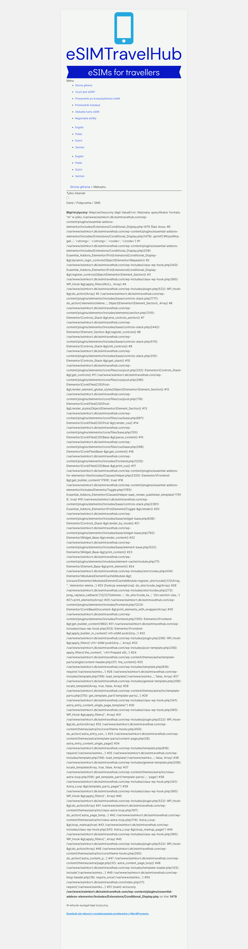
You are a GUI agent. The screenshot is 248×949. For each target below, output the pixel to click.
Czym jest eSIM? (85, 91)
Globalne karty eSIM (87, 111)
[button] (124, 80)
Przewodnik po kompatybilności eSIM (97, 98)
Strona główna (83, 85)
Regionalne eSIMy (85, 118)
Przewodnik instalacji (87, 105)
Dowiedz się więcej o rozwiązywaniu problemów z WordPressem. (107, 913)
